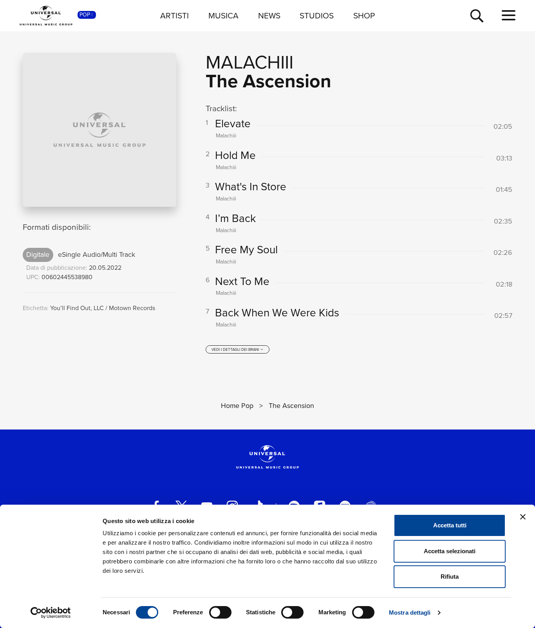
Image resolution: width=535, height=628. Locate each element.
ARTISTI (174, 15)
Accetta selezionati (449, 551)
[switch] (220, 612)
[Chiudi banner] (523, 517)
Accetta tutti (449, 525)
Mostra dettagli (410, 612)
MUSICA (223, 15)
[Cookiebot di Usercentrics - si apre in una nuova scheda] (50, 613)
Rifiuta (450, 576)
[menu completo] (508, 16)
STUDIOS (317, 15)
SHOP (364, 15)
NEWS (269, 15)
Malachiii (249, 62)
